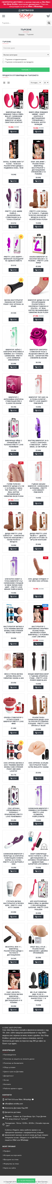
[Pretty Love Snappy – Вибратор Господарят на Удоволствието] (13, 244)
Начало (21, 34)
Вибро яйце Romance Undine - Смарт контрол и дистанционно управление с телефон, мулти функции (38, 118)
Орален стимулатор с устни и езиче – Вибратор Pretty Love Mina (14, 721)
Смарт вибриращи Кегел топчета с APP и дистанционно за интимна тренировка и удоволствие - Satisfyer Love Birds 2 (38, 859)
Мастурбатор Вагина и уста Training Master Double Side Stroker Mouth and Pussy (14, 630)
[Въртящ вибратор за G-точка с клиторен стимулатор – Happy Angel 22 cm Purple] (38, 427)
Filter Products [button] (27, 1181)
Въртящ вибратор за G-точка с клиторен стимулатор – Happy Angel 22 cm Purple (38, 444)
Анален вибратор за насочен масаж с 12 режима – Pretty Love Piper (38, 260)
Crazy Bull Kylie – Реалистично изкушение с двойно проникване (38, 950)
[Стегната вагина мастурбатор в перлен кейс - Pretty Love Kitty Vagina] (13, 888)
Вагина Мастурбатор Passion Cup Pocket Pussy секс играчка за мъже (14, 303)
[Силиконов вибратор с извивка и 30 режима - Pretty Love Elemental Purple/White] (38, 795)
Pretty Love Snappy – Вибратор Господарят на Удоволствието (13, 259)
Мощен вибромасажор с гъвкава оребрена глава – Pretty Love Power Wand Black (38, 677)
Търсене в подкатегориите (15, 59)
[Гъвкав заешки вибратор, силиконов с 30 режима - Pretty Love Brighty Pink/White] (38, 471)
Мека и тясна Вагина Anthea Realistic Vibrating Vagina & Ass (14, 676)
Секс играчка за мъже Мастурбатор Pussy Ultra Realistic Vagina (38, 765)
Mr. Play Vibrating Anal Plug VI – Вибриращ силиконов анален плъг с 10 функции (38, 996)
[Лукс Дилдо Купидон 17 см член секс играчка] (38, 566)
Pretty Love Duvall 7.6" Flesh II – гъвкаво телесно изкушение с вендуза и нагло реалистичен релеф (38, 215)
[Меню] (3, 16)
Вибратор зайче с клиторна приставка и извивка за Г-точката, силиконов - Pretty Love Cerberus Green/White (14, 355)
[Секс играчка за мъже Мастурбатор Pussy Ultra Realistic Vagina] (38, 750)
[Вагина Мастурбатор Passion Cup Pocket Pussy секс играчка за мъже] (13, 287)
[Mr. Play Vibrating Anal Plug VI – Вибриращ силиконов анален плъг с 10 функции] (38, 979)
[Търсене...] (49, 22)
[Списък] (8, 82)
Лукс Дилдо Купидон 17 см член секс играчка (38, 580)
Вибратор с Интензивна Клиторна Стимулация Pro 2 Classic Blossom (13, 400)
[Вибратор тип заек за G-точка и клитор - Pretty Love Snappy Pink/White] (38, 384)
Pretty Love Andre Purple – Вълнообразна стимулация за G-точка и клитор (13, 215)
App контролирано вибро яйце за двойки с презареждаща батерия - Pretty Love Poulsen (38, 905)
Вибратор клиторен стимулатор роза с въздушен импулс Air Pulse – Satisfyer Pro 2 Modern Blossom (38, 354)
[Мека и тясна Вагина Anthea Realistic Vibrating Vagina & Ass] (13, 661)
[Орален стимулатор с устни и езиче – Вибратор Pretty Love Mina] (13, 704)
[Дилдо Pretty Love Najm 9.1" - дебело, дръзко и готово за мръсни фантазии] (38, 520)
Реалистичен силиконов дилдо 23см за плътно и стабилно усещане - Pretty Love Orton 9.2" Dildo (38, 722)
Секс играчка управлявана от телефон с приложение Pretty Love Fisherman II (13, 812)
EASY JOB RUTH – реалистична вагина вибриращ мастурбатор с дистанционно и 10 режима (13, 997)
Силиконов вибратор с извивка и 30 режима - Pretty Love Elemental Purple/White (38, 812)
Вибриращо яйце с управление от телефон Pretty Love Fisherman (13, 444)
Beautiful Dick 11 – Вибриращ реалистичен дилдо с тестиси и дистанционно (13, 951)
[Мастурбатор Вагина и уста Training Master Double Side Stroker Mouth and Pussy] (13, 613)
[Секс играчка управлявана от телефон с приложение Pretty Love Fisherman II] (13, 795)
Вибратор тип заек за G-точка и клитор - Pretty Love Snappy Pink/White (38, 400)
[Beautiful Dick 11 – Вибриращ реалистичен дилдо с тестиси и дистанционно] (13, 934)
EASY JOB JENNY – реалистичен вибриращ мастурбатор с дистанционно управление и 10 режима (38, 168)
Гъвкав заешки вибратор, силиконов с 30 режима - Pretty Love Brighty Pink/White (38, 488)
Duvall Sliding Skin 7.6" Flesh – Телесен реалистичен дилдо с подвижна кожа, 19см (13, 165)
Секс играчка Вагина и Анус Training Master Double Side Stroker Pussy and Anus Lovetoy (14, 767)
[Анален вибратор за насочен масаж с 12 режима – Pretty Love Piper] (38, 244)
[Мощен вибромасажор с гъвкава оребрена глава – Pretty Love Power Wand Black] (38, 661)
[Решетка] (4, 82)
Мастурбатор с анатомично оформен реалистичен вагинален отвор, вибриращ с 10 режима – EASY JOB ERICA (38, 632)
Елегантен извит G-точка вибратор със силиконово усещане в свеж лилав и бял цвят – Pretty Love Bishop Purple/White (13, 584)
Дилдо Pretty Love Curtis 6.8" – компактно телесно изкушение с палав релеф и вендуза (13, 538)
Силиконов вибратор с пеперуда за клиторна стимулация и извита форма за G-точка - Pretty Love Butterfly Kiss (13, 859)
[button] (14, 131)
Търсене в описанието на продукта (19, 62)
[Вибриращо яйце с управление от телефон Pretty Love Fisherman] (13, 427)
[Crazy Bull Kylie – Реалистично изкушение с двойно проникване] (38, 934)
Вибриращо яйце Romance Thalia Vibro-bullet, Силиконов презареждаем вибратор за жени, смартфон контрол (14, 117)
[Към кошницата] (48, 16)
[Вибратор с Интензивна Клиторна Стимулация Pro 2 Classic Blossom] (13, 384)
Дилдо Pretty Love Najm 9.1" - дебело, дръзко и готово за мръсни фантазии (38, 537)
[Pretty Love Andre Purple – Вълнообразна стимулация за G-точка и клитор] (13, 198)
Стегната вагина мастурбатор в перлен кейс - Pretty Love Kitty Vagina (13, 904)
